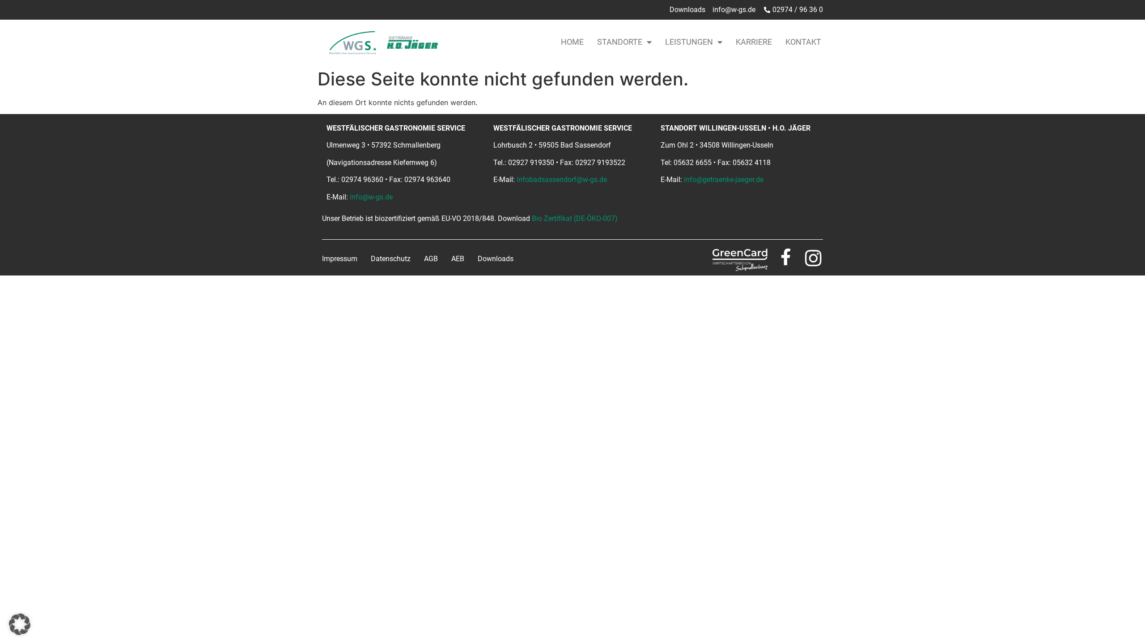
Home (572, 42)
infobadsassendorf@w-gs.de (562, 179)
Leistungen (689, 42)
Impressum (339, 258)
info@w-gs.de (371, 197)
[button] (19, 624)
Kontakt (803, 42)
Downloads (495, 258)
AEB (457, 258)
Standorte (619, 42)
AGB (431, 258)
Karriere (754, 42)
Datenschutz (391, 258)
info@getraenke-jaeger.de (723, 179)
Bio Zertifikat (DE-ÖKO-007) (575, 218)
